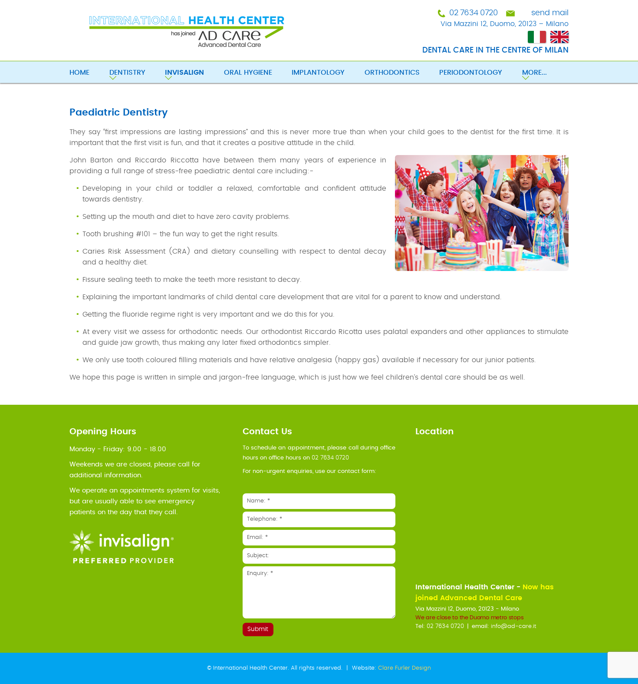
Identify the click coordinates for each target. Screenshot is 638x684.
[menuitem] (194, 73)
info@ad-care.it (513, 626)
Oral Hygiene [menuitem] (248, 72)
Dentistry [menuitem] (127, 72)
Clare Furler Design (404, 668)
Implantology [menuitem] (318, 72)
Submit (257, 629)
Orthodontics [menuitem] (392, 72)
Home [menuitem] (79, 72)
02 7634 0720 (473, 13)
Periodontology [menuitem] (470, 72)
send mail (550, 13)
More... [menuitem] (534, 72)
